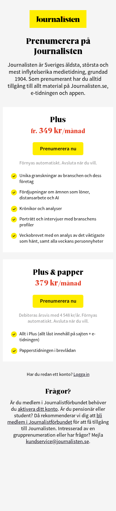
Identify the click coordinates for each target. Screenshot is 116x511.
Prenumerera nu (58, 148)
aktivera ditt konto (38, 409)
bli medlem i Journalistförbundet (54, 418)
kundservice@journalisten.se (57, 441)
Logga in (81, 374)
